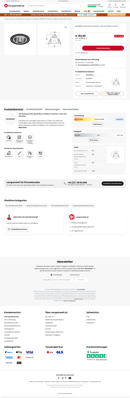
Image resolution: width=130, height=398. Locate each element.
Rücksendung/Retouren (12, 326)
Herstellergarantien (11, 338)
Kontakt (7, 335)
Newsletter (49, 323)
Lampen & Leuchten (9, 19)
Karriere (48, 329)
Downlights (35, 19)
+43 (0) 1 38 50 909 (77, 182)
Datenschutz (90, 320)
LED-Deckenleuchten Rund (14, 206)
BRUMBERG (90, 75)
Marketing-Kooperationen (54, 320)
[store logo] (14, 5)
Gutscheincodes (51, 326)
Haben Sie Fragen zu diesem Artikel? (113, 93)
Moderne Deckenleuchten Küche (37, 206)
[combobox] (55, 6)
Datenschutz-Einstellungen (36, 381)
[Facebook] (59, 378)
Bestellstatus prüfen (11, 323)
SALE (85, 11)
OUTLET (111, 11)
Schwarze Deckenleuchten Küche (83, 206)
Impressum (90, 323)
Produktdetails (34, 109)
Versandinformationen (12, 332)
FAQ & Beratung (9, 320)
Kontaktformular (78, 299)
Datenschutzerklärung (70, 300)
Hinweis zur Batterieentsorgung (71, 381)
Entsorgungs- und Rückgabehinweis (91, 381)
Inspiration (49, 335)
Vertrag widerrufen (11, 317)
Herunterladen (71, 109)
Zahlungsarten (9, 329)
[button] (65, 27)
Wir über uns (49, 317)
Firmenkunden (20, 19)
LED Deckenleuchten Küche (59, 206)
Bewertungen (52, 109)
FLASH (87, 15)
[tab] (13, 109)
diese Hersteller (81, 289)
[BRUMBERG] (10, 119)
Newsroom (59, 332)
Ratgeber (57, 335)
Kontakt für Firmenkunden (112, 183)
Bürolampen (28, 19)
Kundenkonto (9, 341)
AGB (87, 317)
